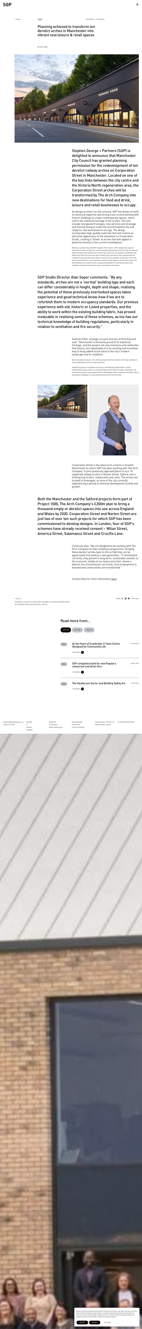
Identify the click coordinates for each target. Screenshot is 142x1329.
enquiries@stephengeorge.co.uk (13, 722)
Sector (66, 630)
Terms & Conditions (78, 727)
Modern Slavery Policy (56, 727)
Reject (94, 1322)
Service (89, 630)
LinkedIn (29, 727)
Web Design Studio (128, 722)
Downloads (52, 722)
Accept (82, 1322)
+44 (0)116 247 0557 (9, 724)
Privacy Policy (53, 724)
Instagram (29, 730)
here (114, 579)
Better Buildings (77, 722)
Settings (107, 1322)
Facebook (29, 722)
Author (77, 630)
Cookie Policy (76, 724)
